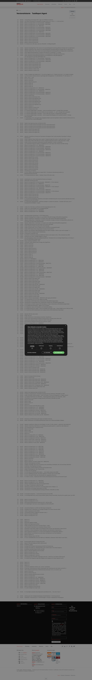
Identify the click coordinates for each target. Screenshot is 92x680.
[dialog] (46, 340)
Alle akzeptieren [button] (58, 352)
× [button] (65, 325)
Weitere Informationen (39, 343)
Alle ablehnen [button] (47, 352)
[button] (32, 352)
